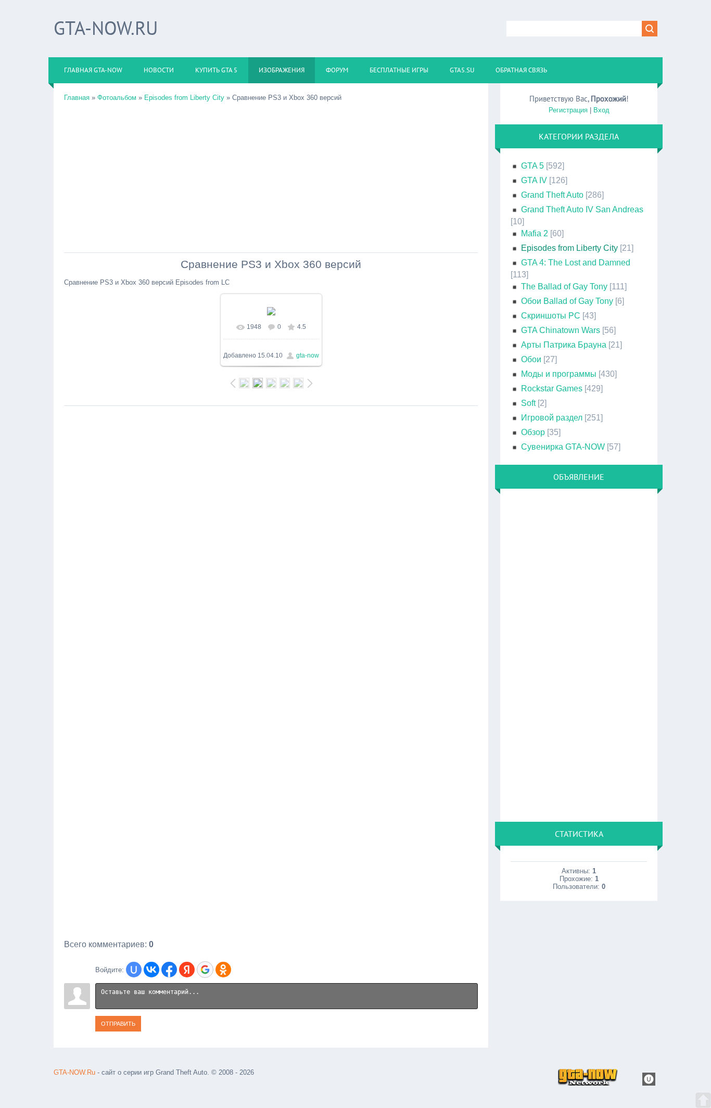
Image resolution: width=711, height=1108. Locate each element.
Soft (528, 403)
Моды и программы (558, 374)
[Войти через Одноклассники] (223, 969)
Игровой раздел (551, 417)
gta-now (307, 355)
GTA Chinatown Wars (560, 330)
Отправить (118, 1024)
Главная (77, 97)
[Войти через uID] (134, 969)
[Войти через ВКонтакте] (151, 969)
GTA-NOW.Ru (106, 28)
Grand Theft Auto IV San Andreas (582, 209)
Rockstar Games (551, 388)
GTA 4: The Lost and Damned (575, 262)
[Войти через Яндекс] (187, 969)
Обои (531, 359)
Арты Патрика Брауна (563, 344)
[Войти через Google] (205, 969)
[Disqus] (271, 541)
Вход (601, 110)
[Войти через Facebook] (169, 969)
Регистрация (568, 110)
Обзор (533, 432)
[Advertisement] (271, 174)
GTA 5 (532, 165)
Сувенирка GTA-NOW (563, 446)
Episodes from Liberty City (184, 97)
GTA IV (534, 180)
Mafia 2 (534, 233)
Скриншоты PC (550, 315)
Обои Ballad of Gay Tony (567, 301)
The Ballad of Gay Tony (564, 286)
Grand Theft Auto (552, 194)
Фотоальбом (116, 97)
